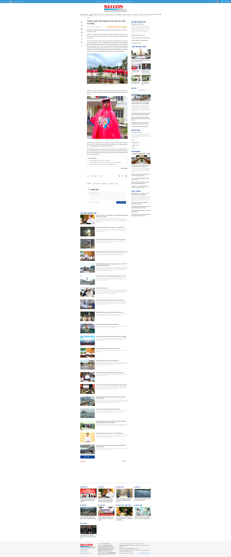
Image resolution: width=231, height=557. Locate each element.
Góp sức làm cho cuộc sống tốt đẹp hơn (145, 83)
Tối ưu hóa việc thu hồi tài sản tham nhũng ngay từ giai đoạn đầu (111, 384)
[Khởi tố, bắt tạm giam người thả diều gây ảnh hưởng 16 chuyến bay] (124, 493)
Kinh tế (102, 14)
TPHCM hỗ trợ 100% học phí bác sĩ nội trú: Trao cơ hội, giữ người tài (142, 517)
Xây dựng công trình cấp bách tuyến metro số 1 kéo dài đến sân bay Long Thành (111, 397)
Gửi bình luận (122, 202)
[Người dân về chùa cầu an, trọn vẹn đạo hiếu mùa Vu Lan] (87, 316)
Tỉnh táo (133, 147)
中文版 (124, 1)
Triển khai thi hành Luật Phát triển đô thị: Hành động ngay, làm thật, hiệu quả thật (140, 123)
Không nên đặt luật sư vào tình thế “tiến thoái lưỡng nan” (109, 433)
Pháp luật (96, 14)
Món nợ (133, 140)
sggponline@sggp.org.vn (86, 553)
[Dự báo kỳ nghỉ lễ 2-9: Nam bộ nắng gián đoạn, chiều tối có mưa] (87, 280)
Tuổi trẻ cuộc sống (138, 47)
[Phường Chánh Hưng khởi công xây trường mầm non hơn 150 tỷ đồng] (106, 511)
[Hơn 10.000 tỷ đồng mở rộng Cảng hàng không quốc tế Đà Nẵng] (87, 340)
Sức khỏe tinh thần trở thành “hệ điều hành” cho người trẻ (146, 72)
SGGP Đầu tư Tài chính (117, 1)
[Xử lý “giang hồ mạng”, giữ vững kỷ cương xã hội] (87, 328)
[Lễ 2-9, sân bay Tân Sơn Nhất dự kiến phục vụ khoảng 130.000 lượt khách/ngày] (87, 449)
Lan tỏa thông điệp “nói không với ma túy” (135, 72)
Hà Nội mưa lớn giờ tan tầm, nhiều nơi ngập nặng (107, 360)
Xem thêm (160, 14)
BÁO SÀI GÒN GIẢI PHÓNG (115, 8)
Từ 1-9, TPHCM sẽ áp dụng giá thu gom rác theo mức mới (140, 179)
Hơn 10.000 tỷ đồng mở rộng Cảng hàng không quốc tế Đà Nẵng (111, 336)
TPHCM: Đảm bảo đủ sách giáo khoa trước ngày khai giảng (110, 372)
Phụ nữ (145, 14)
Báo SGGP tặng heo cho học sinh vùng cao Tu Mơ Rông (99, 160)
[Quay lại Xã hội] (81, 46)
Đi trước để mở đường (136, 43)
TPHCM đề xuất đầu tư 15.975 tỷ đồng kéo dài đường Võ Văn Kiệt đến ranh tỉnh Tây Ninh (141, 114)
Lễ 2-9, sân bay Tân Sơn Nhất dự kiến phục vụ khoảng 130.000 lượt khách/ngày (111, 446)
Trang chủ (81, 14)
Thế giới (107, 14)
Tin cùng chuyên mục (88, 213)
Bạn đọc (130, 14)
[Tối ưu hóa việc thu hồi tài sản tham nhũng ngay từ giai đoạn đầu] (87, 389)
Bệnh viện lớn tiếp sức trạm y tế (138, 35)
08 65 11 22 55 (84, 551)
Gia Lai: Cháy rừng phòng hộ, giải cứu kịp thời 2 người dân (109, 300)
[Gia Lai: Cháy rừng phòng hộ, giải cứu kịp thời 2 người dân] (87, 304)
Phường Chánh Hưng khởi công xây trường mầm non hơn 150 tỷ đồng (105, 518)
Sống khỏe (118, 14)
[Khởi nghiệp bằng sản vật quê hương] (135, 78)
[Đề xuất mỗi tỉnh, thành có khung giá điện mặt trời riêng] (142, 493)
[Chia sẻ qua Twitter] (81, 29)
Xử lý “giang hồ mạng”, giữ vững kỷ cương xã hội (107, 324)
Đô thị (133, 88)
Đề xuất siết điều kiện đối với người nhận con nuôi (108, 348)
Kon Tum (116, 183)
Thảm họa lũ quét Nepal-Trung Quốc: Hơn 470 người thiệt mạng (88, 517)
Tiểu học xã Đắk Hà (96, 183)
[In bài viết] (81, 35)
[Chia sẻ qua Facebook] (81, 25)
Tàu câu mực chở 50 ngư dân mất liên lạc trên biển (108, 409)
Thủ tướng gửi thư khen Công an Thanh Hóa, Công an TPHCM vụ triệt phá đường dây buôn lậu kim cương (111, 422)
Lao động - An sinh (137, 14)
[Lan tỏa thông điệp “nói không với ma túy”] (135, 66)
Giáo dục (112, 14)
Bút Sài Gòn (135, 130)
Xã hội (90, 14)
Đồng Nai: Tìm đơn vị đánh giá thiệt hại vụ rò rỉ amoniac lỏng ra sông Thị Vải (140, 175)
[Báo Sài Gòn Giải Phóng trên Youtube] (217, 1)
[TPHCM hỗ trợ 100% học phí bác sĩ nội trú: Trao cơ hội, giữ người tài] (142, 511)
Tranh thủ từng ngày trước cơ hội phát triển (140, 37)
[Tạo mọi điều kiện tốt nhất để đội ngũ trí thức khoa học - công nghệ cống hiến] (124, 511)
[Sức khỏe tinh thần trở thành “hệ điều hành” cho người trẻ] (146, 66)
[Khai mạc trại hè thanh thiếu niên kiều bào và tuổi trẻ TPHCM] (141, 53)
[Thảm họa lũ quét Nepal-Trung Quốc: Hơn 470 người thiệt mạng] (88, 511)
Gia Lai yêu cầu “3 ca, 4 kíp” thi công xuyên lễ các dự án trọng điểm (140, 194)
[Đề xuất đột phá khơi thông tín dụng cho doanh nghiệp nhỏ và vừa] (87, 256)
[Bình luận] (81, 42)
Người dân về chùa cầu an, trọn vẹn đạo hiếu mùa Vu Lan (109, 312)
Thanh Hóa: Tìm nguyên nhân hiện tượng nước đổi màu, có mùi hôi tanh (140, 187)
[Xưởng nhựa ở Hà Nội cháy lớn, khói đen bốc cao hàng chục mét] (87, 243)
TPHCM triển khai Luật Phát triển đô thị (139, 126)
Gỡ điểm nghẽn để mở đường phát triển (139, 40)
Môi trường (136, 151)
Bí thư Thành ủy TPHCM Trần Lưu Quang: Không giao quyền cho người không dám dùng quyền (141, 119)
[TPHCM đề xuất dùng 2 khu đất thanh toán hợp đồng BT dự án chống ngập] (141, 95)
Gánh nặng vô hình (135, 142)
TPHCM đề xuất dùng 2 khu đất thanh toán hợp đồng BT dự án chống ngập (140, 102)
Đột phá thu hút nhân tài (102, 288)
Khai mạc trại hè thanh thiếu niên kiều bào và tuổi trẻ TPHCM (140, 61)
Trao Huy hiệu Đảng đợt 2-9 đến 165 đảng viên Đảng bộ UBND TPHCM (88, 500)
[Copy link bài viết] (81, 39)
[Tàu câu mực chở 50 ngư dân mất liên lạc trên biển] (87, 413)
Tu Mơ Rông (111, 183)
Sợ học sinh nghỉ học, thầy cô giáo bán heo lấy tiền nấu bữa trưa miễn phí (103, 164)
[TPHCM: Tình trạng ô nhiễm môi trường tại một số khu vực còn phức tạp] (141, 158)
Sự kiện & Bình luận (138, 22)
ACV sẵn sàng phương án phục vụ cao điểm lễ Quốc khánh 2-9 (141, 211)
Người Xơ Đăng (104, 183)
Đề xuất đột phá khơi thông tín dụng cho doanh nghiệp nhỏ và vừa (111, 251)
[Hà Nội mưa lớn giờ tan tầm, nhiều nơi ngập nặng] (87, 365)
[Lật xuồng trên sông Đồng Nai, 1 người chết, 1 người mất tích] (87, 231)
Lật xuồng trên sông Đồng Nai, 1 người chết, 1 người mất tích (110, 227)
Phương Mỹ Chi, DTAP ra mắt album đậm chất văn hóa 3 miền (87, 536)
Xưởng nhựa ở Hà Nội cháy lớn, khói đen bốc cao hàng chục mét (111, 239)
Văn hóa (124, 14)
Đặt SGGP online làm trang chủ (144, 553)
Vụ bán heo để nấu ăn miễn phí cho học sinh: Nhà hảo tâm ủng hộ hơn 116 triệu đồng (105, 162)
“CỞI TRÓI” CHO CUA (136, 132)
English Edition (101, 1)
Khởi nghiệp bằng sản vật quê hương (135, 82)
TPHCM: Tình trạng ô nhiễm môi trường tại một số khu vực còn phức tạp (140, 165)
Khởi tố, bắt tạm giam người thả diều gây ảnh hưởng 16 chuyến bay (123, 500)
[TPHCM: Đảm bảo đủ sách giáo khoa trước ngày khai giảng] (87, 377)
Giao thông (136, 191)
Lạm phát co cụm (135, 145)
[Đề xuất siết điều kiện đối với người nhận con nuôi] (87, 352)
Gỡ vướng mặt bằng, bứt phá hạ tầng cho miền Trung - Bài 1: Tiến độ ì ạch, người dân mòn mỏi (111, 264)
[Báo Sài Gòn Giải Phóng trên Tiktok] (219, 1)
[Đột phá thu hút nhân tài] (87, 292)
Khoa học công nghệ (154, 14)
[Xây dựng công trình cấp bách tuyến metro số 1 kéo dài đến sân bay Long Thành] (87, 401)
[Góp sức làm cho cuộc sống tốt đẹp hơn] (146, 78)
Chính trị (85, 14)
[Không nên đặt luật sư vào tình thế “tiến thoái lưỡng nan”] (87, 437)
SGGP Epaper (129, 1)
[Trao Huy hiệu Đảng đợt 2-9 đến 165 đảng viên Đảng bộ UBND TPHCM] (88, 493)
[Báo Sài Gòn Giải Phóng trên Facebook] (215, 1)
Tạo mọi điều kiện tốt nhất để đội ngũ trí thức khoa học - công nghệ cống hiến (124, 518)
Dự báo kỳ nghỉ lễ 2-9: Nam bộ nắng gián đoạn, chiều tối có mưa (111, 276)
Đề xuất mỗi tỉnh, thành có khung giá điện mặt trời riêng (142, 499)
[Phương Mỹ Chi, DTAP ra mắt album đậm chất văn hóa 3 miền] (88, 529)
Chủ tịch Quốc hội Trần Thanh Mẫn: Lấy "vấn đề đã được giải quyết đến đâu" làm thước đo (112, 216)
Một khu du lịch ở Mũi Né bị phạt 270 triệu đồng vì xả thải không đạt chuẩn (140, 183)
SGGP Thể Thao (108, 1)
